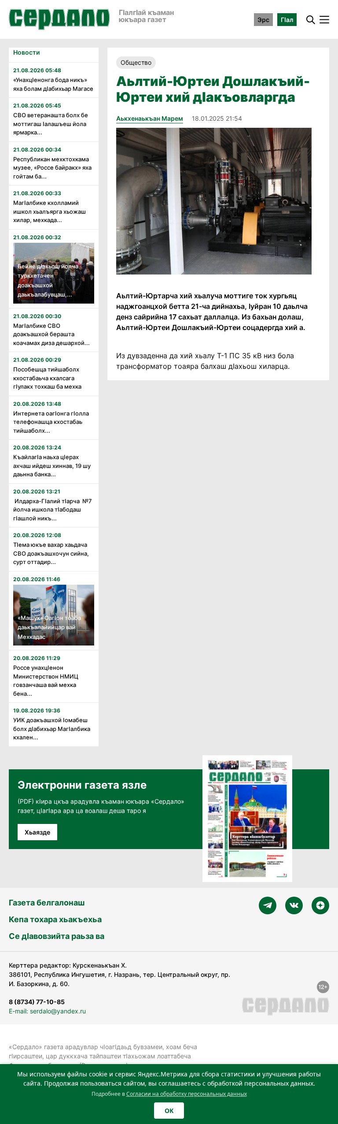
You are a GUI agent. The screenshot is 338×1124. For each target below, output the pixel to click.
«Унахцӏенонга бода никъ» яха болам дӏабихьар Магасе (53, 84)
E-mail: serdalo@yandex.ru (47, 1011)
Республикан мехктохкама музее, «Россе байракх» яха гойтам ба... (52, 168)
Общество (136, 62)
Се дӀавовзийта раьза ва (56, 936)
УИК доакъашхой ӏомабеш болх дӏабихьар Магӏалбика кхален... (51, 728)
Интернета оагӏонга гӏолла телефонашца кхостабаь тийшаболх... (51, 422)
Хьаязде (37, 832)
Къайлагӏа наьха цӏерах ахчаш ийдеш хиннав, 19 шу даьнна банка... (52, 465)
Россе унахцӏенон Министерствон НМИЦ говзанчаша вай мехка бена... (45, 680)
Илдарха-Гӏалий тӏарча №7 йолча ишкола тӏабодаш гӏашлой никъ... (52, 509)
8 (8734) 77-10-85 (37, 1001)
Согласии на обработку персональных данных (186, 1094)
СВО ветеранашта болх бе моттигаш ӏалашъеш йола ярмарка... (50, 123)
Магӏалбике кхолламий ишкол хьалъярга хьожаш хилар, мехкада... (49, 211)
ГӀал (287, 19)
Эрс (263, 19)
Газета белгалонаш (46, 902)
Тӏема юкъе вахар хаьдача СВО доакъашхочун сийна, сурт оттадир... (51, 553)
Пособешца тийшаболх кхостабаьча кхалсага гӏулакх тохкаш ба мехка (47, 378)
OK (169, 1110)
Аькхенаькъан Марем (149, 118)
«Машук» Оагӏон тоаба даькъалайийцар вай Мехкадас (49, 627)
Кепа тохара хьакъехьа (55, 919)
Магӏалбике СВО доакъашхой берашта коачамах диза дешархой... (51, 334)
